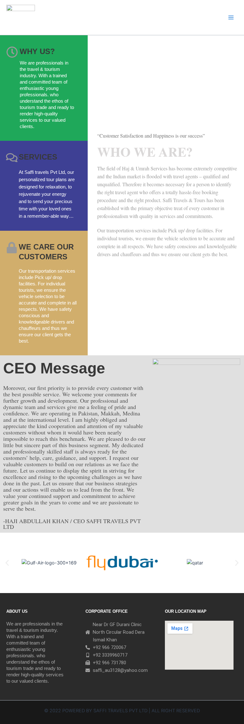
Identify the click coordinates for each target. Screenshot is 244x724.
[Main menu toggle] (231, 17)
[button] (7, 563)
